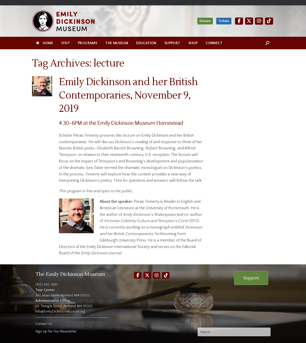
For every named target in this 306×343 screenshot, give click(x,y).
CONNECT (214, 43)
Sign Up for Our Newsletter (56, 331)
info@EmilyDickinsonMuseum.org (60, 311)
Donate (205, 21)
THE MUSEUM (116, 43)
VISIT (65, 43)
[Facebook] (239, 20)
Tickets (223, 21)
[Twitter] (249, 20)
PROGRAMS (87, 43)
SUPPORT (172, 43)
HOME (48, 43)
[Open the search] (267, 43)
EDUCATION (146, 43)
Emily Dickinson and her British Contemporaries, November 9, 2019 (128, 95)
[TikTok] (269, 20)
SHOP (193, 43)
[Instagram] (259, 20)
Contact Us (43, 324)
